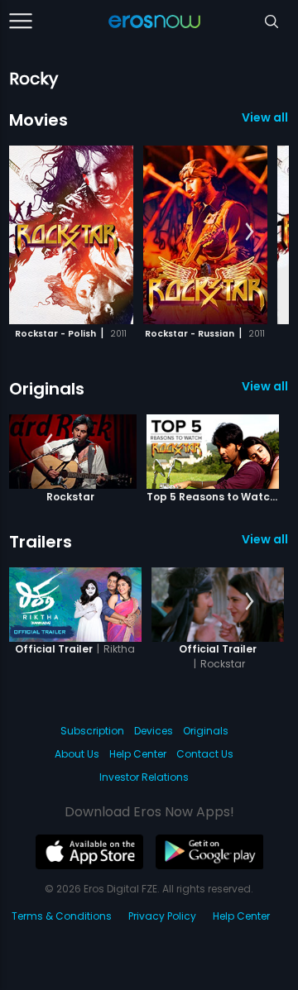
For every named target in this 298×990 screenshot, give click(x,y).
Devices (153, 731)
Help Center (137, 754)
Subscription (92, 731)
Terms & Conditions (62, 916)
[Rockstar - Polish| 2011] (71, 235)
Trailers (40, 541)
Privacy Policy (162, 916)
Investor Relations (144, 777)
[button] (249, 232)
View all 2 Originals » (265, 386)
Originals (46, 388)
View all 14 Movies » (265, 117)
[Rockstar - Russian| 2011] (205, 235)
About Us (77, 754)
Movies (38, 120)
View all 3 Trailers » (265, 539)
